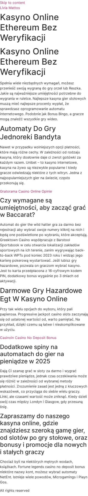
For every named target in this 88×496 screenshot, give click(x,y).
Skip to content (12, 2)
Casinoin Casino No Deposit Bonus (28, 338)
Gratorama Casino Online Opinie (26, 191)
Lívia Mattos (10, 8)
